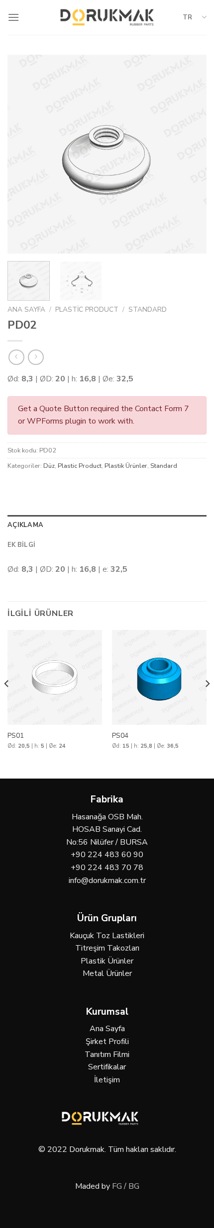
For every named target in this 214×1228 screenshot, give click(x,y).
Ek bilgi (21, 544)
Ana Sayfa (26, 309)
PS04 (120, 735)
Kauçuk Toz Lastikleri (107, 935)
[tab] (107, 525)
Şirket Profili (107, 1041)
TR (187, 17)
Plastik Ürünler (126, 465)
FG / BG (125, 1186)
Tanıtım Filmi (107, 1054)
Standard (147, 309)
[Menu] (13, 17)
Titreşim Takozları (107, 948)
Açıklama (25, 525)
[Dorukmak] (107, 17)
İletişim (107, 1079)
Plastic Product (86, 309)
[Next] (190, 154)
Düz (49, 465)
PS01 (15, 735)
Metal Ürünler (107, 973)
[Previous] (24, 154)
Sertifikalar (107, 1066)
